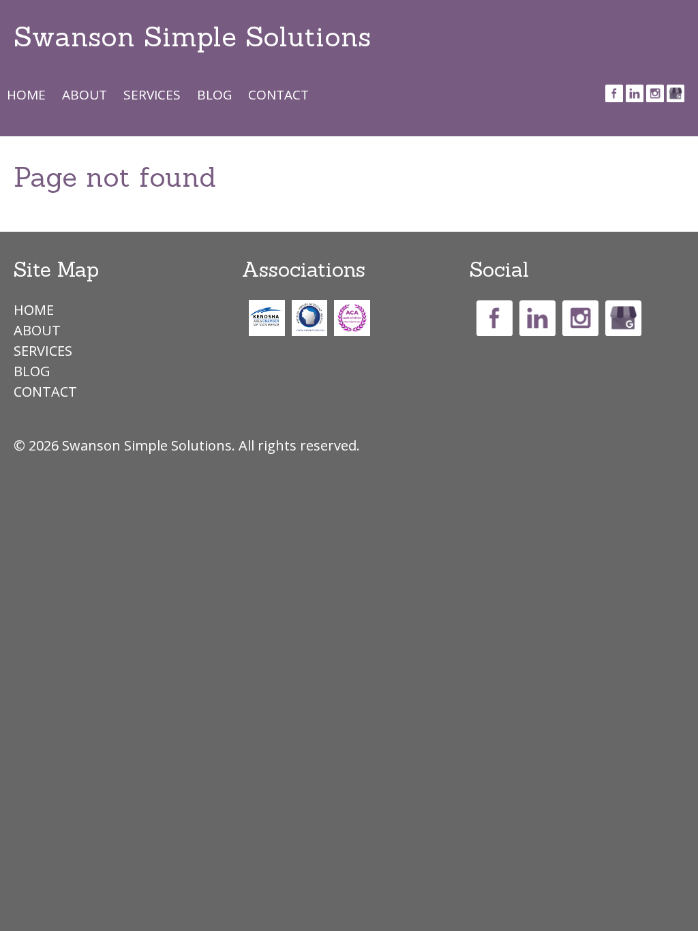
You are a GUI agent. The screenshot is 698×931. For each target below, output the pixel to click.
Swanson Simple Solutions (192, 36)
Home (26, 94)
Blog (214, 94)
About (84, 94)
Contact (278, 94)
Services (152, 94)
